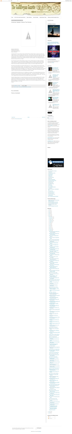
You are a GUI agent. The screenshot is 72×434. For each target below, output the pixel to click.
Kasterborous (50, 176)
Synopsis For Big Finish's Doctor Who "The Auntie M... (53, 377)
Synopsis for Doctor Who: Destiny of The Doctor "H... (54, 388)
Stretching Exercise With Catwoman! (54, 279)
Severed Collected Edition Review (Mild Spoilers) (54, 360)
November (50, 218)
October (50, 219)
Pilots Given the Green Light (53, 272)
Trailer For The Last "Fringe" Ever (54, 352)
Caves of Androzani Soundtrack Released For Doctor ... (53, 297)
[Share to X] (24, 85)
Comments (50, 418)
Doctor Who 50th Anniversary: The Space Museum (54, 299)
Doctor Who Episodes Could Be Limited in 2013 (53, 303)
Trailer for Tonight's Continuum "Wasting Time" (53, 263)
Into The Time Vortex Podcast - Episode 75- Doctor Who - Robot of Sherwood (53, 43)
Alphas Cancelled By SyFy (53, 336)
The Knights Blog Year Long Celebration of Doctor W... (53, 406)
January (50, 230)
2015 (49, 213)
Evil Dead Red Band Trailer (53, 398)
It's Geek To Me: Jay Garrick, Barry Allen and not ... (54, 265)
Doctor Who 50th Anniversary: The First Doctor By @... (54, 234)
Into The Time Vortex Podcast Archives (19, 17)
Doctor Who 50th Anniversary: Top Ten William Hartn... (54, 249)
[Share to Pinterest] (26, 85)
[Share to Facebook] (25, 85)
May (50, 225)
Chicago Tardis (50, 195)
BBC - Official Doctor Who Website (53, 196)
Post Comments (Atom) (18, 118)
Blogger (40, 431)
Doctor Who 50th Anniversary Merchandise (53, 285)
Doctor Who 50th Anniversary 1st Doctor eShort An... (54, 386)
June (50, 224)
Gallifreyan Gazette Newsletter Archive (53, 17)
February (50, 229)
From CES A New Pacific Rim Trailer (54, 384)
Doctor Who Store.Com (51, 194)
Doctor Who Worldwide (51, 179)
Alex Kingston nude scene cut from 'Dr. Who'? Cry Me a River (56, 68)
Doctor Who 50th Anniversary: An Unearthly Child (54, 404)
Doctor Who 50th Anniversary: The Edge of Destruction (54, 364)
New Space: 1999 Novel (52, 292)
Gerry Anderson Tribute (52, 389)
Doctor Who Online (51, 177)
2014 (49, 214)
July (50, 223)
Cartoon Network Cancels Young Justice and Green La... (54, 259)
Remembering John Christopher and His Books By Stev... (54, 301)
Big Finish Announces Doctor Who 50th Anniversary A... (54, 369)
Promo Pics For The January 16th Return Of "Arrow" (54, 391)
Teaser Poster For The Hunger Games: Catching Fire (53, 344)
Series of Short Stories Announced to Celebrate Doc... (54, 402)
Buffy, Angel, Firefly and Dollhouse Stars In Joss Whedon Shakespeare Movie (56, 90)
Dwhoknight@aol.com (51, 137)
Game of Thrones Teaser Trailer (53, 353)
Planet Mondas (50, 174)
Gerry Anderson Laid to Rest (53, 356)
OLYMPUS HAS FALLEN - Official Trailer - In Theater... (54, 288)
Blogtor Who (50, 178)
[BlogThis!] (23, 85)
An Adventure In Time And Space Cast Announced (54, 247)
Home (12, 17)
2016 (49, 212)
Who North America (51, 193)
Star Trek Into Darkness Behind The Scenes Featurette (54, 232)
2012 (49, 411)
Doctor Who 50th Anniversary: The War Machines (54, 241)
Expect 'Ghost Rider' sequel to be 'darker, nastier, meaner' (55, 98)
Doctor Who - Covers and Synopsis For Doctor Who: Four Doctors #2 (56, 75)
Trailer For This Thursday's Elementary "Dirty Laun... (53, 408)
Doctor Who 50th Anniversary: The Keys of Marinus (54, 355)
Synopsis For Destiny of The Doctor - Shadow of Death (54, 271)
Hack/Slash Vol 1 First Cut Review (54, 335)
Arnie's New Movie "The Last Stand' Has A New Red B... (54, 382)
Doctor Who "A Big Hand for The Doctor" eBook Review (53, 293)
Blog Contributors (29, 17)
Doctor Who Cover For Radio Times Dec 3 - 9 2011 (56, 105)
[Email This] (22, 85)
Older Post (43, 117)
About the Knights (35, 17)
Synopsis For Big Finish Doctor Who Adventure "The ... (54, 366)
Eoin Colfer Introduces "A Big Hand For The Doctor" (54, 351)
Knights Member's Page (43, 17)
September (51, 220)
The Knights (51, 125)
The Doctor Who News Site (52, 180)
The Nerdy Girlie (50, 182)
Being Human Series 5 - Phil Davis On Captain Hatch (54, 253)
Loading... (49, 21)
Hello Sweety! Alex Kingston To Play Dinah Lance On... (54, 317)
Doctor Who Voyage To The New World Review (53, 358)
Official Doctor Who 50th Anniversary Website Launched (54, 295)
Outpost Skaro (50, 175)
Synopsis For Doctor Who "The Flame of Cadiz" (53, 380)
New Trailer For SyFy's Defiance (53, 373)
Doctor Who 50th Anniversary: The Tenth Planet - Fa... (54, 378)
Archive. (53, 62)
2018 (49, 209)
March (50, 228)
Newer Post (13, 117)
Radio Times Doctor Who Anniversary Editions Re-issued (53, 200)
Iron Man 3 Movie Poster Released (54, 239)
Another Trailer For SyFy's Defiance (54, 334)
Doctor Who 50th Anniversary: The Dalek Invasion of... (54, 325)
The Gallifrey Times (51, 183)
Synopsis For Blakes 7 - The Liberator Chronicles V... (53, 276)
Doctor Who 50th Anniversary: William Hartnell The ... (53, 267)
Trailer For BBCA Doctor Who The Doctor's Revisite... (54, 305)
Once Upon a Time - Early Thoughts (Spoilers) (55, 83)
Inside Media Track (51, 181)
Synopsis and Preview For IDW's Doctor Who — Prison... (53, 251)
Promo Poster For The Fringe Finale (54, 349)
